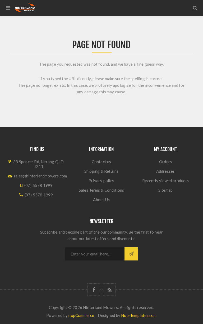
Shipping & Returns (101, 171)
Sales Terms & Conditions (101, 190)
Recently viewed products (165, 180)
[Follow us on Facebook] (93, 289)
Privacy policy (101, 180)
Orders (165, 161)
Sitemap (165, 190)
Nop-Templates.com (138, 315)
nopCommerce (81, 315)
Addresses (165, 171)
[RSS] (109, 289)
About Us (101, 199)
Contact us (101, 161)
